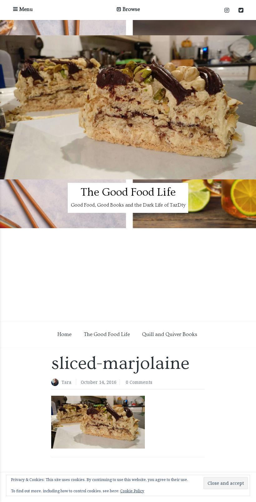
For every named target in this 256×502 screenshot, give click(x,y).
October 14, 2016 (98, 382)
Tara (66, 382)
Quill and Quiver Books (169, 334)
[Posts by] (56, 382)
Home (64, 334)
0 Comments (139, 382)
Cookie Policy (132, 491)
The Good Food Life (128, 192)
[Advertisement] (128, 275)
